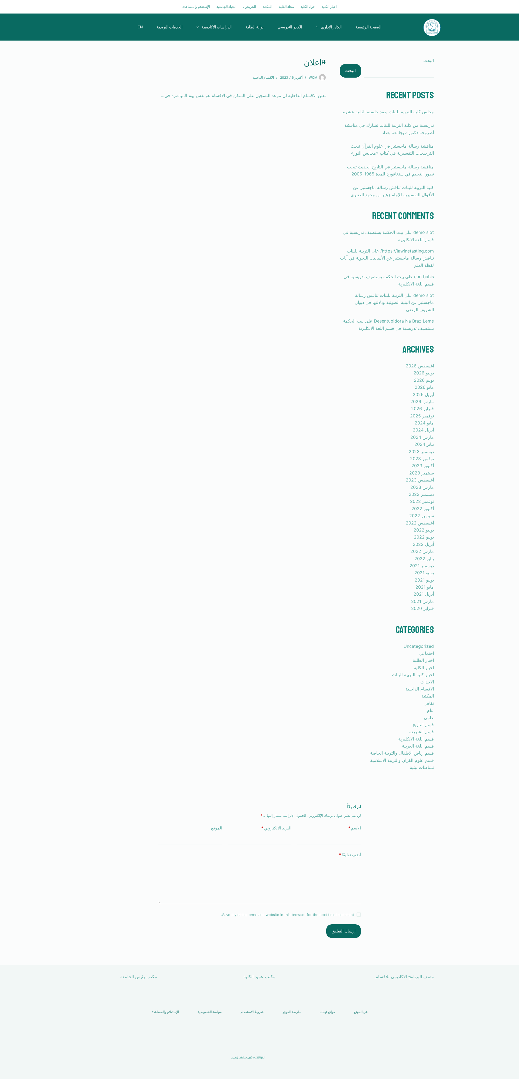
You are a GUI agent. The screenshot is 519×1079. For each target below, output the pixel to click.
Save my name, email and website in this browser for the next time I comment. (287, 914)
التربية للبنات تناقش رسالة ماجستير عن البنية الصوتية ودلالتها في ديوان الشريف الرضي (394, 302)
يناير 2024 (424, 444)
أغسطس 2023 (420, 480)
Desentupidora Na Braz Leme (404, 321)
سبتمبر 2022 (421, 515)
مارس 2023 (422, 487)
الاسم (354, 828)
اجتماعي (426, 653)
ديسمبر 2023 (421, 451)
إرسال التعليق (343, 931)
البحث (428, 60)
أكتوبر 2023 (422, 465)
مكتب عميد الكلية (259, 976)
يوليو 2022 (424, 530)
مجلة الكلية (286, 7)
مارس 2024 (422, 437)
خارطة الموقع (291, 1012)
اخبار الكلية (329, 7)
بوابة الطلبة (255, 27)
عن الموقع (361, 1012)
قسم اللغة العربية (418, 746)
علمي (429, 717)
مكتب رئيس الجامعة (138, 976)
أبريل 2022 (423, 544)
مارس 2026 (422, 401)
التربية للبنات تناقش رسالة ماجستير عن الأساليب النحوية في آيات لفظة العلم (387, 258)
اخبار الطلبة (423, 660)
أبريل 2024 (423, 430)
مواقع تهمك (327, 1012)
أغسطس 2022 (420, 523)
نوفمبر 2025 (422, 416)
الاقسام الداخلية (263, 77)
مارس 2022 (422, 551)
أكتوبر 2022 (422, 508)
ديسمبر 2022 (421, 494)
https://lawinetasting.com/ (407, 251)
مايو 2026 (424, 387)
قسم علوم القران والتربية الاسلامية (402, 760)
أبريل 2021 (424, 594)
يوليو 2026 (424, 373)
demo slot (423, 232)
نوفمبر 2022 (422, 501)
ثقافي (429, 703)
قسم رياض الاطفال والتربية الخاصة (402, 753)
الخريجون (249, 7)
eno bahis (424, 276)
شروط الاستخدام (252, 1012)
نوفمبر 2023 (422, 458)
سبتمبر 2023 (421, 473)
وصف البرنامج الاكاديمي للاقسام (404, 976)
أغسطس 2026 (420, 365)
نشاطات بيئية (422, 767)
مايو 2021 (424, 587)
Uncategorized (419, 646)
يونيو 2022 (424, 537)
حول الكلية (308, 7)
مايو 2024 (424, 423)
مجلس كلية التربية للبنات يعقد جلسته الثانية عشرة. (388, 111)
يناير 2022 (424, 558)
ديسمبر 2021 (422, 565)
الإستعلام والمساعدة (196, 7)
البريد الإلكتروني (276, 828)
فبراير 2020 (422, 608)
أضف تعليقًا (350, 854)
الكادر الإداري (331, 27)
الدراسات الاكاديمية (217, 27)
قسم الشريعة (421, 731)
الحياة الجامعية (226, 7)
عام (430, 710)
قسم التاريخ (423, 724)
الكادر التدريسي (290, 27)
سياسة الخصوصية (210, 1012)
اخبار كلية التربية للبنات (413, 674)
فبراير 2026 (422, 408)
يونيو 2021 (424, 580)
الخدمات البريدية (169, 27)
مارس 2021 (422, 601)
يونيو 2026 (424, 380)
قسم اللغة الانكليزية (416, 739)
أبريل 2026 (423, 394)
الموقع (216, 828)
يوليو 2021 (424, 572)
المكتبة (267, 7)
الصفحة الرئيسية (368, 27)
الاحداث (427, 682)
